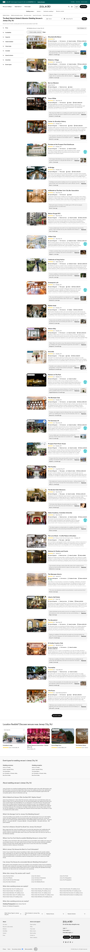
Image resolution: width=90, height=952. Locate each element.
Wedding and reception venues (16, 15)
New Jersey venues (27, 15)
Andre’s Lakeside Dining (8, 769)
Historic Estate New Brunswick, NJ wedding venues (71, 892)
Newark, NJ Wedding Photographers (11, 906)
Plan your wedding (7, 6)
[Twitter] (68, 942)
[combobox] (72, 18)
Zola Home (78, 1)
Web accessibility (28, 949)
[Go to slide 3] (36, 109)
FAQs (31, 926)
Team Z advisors (33, 937)
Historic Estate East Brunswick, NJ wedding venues (71, 894)
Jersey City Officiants (7, 877)
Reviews (4, 928)
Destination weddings (48, 11)
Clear (44, 32)
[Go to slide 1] (34, 109)
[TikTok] (72, 942)
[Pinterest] (66, 942)
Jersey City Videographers (65, 877)
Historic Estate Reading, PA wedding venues (41, 890)
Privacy (4, 949)
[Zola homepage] (45, 6)
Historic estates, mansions (47, 15)
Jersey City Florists (64, 875)
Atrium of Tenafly (6, 767)
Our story (5, 924)
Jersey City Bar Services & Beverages (11, 879)
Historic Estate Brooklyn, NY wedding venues (13, 890)
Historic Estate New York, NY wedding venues (13, 888)
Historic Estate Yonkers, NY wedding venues (12, 896)
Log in (64, 928)
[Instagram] (70, 942)
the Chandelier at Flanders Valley (10, 773)
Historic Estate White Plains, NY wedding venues (70, 890)
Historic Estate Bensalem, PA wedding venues (70, 888)
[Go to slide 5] (38, 109)
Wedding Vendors (6, 15)
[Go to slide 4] (37, 109)
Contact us (32, 935)
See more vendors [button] (57, 715)
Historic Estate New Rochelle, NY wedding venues (42, 894)
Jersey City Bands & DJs (36, 879)
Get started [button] (83, 6)
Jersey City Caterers (35, 875)
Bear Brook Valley (7, 775)
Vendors (38, 11)
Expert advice (18, 6)
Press (4, 935)
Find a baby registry (67, 932)
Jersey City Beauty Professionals (38, 877)
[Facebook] (63, 942)
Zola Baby (73, 1)
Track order (32, 928)
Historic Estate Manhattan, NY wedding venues (13, 892)
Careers (4, 933)
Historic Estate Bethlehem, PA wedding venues (41, 896)
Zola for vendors (84, 1)
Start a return (33, 931)
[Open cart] (71, 6)
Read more (77, 52)
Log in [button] (76, 6)
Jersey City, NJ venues (37, 15)
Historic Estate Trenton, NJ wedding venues (41, 892)
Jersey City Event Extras (8, 875)
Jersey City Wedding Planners (38, 881)
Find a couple (28, 6)
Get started (66, 937)
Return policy (33, 933)
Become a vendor (60, 11)
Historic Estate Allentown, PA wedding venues (41, 888)
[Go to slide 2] (35, 109)
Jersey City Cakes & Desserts (9, 881)
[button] (62, 19)
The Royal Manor (6, 771)
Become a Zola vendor (8, 926)
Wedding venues (30, 11)
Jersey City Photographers (65, 879)
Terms (35, 1)
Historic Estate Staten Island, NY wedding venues (14, 894)
